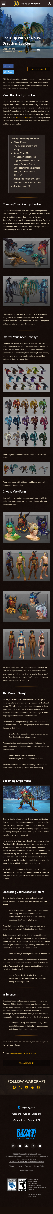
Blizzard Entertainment (28, 51)
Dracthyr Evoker (31, 1053)
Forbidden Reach (23, 117)
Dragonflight (16, 1053)
